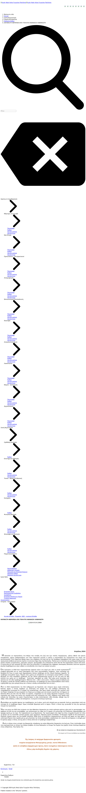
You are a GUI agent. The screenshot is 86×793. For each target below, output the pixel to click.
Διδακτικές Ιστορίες (13, 570)
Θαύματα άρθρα (12, 573)
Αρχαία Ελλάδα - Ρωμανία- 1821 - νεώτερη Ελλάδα (20, 616)
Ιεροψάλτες (7, 595)
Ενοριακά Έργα (9, 591)
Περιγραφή (10, 228)
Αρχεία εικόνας (12, 232)
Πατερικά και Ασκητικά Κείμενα (17, 572)
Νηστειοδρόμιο (12, 568)
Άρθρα (9, 230)
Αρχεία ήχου (11, 233)
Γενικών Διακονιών (10, 598)
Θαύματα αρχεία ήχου (14, 575)
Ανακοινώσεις (5, 600)
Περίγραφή (10, 250)
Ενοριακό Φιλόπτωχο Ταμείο (13, 596)
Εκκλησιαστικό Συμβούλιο (12, 593)
